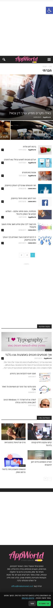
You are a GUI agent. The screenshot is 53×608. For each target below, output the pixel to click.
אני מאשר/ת (44, 603)
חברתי (48, 109)
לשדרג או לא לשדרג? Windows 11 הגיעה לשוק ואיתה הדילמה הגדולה (20, 401)
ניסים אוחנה (32, 188)
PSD (49, 458)
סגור (32, 603)
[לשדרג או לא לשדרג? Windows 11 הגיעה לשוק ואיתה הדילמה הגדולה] (45, 403)
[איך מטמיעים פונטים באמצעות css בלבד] (26, 341)
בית (50, 66)
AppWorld (47, 117)
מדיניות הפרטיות (28, 598)
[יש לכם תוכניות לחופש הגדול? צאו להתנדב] (45, 163)
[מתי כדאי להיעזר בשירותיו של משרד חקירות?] (32, 131)
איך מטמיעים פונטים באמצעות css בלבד (28, 355)
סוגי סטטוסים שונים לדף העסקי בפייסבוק (20, 185)
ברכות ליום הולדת (29, 146)
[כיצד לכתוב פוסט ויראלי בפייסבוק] (45, 201)
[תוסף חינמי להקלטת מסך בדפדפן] (45, 377)
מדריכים (48, 350)
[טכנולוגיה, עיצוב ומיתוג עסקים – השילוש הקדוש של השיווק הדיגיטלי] (45, 214)
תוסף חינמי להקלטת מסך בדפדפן (23, 373)
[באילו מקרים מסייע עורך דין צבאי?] (26, 97)
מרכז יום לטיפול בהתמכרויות (15, 442)
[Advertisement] (26, 27)
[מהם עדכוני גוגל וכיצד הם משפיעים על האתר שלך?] (45, 389)
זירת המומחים (46, 439)
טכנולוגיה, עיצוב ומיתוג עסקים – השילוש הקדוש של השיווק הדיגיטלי (21, 212)
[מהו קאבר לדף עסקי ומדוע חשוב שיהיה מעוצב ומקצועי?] (45, 227)
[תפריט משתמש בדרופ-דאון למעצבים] (40, 454)
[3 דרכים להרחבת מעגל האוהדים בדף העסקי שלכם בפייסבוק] (45, 240)
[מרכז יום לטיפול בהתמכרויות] (13, 431)
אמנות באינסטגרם (29, 172)
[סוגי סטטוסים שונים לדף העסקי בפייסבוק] (45, 188)
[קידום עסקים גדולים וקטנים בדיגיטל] (40, 431)
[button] (4, 59)
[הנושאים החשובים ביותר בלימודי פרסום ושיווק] (13, 458)
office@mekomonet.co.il (22, 586)
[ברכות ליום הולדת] (45, 150)
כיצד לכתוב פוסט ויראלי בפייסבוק (23, 198)
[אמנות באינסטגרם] (45, 176)
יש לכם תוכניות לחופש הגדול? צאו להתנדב (20, 159)
